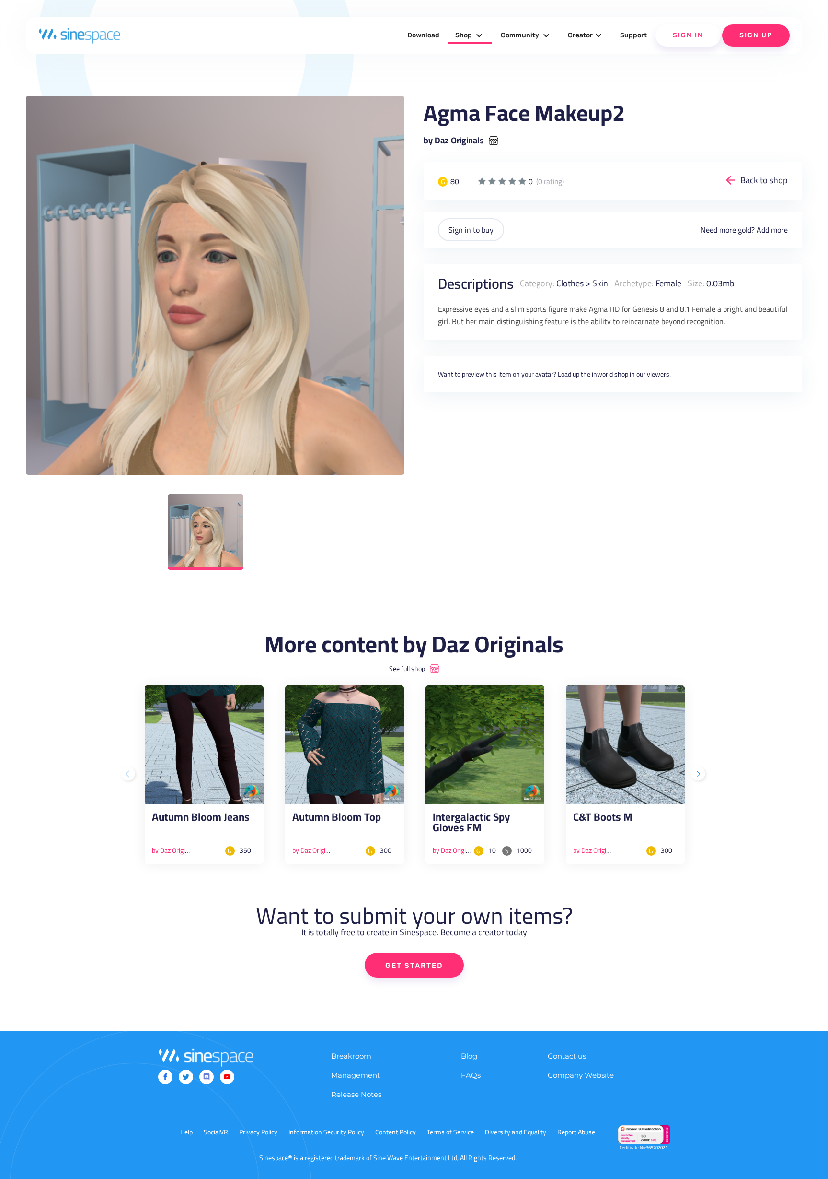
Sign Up (755, 35)
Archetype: (634, 283)
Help (186, 1132)
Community (526, 35)
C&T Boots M (602, 819)
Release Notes (356, 1094)
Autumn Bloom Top (336, 819)
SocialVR (216, 1132)
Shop (470, 35)
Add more (772, 230)
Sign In (688, 35)
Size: (696, 283)
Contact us (567, 1056)
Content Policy (395, 1132)
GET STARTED (414, 965)
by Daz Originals (454, 140)
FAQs (471, 1075)
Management (355, 1075)
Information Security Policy (326, 1132)
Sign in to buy (471, 230)
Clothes (570, 283)
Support (633, 35)
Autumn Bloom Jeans (201, 819)
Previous (128, 774)
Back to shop (764, 180)
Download (423, 35)
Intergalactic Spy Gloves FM (471, 824)
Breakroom (351, 1056)
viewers (658, 374)
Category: (537, 283)
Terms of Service (450, 1132)
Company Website (581, 1075)
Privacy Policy (258, 1132)
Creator (586, 35)
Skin (600, 283)
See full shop (407, 668)
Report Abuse (576, 1132)
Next (699, 774)
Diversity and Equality (515, 1132)
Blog (469, 1056)
